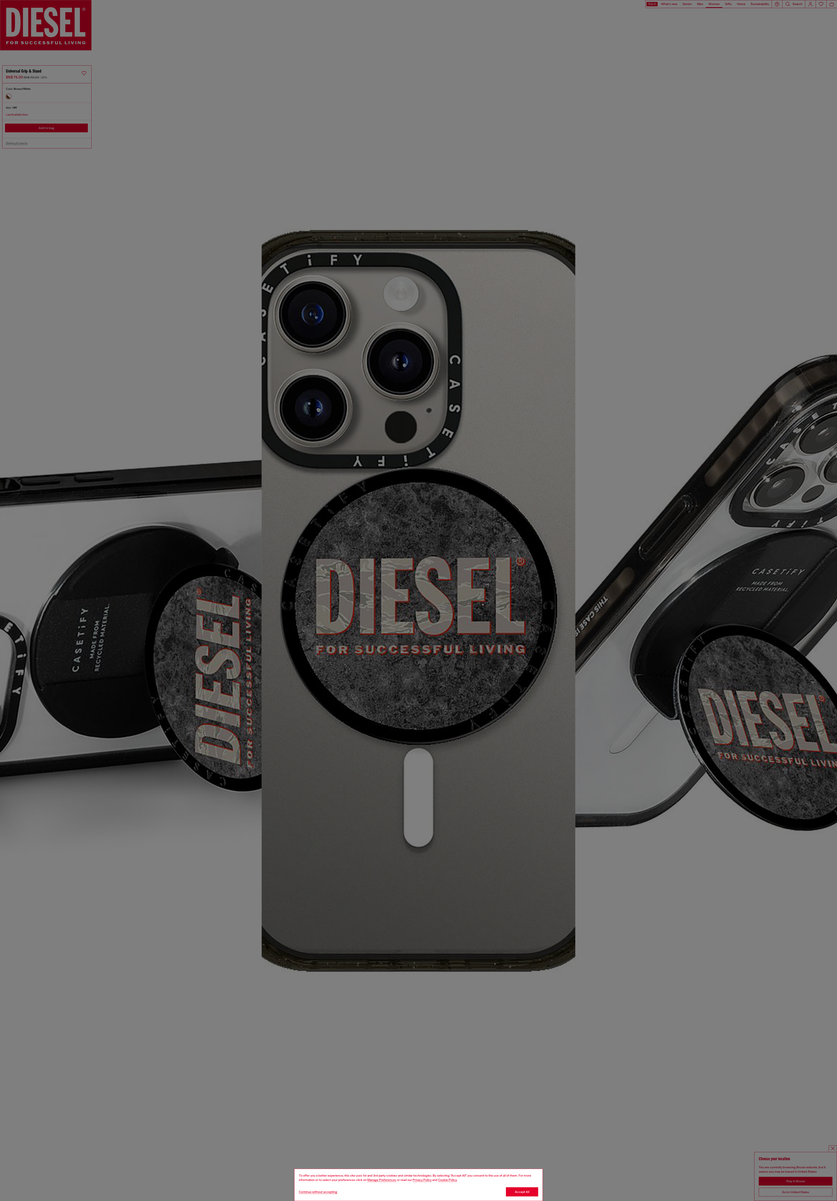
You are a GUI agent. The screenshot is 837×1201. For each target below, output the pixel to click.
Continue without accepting (318, 1192)
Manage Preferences (381, 1180)
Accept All (522, 1192)
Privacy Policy (422, 1180)
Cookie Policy (447, 1180)
